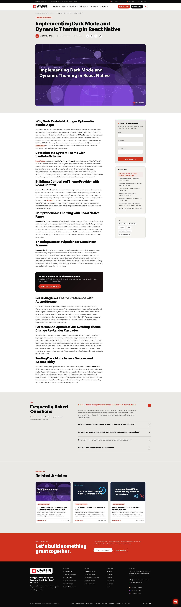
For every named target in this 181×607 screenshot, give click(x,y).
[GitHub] (150, 603)
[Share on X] (92, 36)
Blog (41, 13)
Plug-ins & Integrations (69, 586)
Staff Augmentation (90, 571)
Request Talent (123, 6)
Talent (64, 6)
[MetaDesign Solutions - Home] (40, 6)
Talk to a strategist (102, 550)
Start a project (121, 550)
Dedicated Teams (90, 574)
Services (56, 6)
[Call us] (146, 6)
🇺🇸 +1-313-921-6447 (135, 593)
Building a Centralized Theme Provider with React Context (130, 184)
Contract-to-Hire (90, 580)
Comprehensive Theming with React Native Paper (129, 189)
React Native (40, 161)
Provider (50, 200)
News (108, 586)
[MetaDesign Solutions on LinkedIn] (145, 1)
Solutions (73, 6)
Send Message (129, 159)
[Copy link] (100, 36)
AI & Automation (67, 577)
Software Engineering (69, 580)
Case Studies (80, 603)
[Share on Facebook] (96, 36)
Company (103, 6)
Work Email (121, 140)
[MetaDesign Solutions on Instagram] (138, 1)
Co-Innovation (111, 580)
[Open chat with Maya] (175, 601)
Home (37, 13)
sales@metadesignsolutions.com (138, 580)
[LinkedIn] (143, 603)
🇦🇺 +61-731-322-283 (135, 590)
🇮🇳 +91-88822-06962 (135, 587)
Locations (110, 583)
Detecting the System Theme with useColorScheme (129, 179)
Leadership (110, 574)
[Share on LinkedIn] (87, 36)
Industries (83, 6)
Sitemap (118, 603)
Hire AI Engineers (90, 583)
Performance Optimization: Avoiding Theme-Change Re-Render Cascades (130, 204)
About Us (109, 571)
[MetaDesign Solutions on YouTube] (142, 1)
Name (119, 132)
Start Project (136, 6)
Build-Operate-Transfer (92, 577)
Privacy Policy (126, 603)
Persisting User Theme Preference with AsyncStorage (130, 199)
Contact (111, 603)
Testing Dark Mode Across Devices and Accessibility (130, 209)
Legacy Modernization (69, 574)
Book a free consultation (49, 286)
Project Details (122, 149)
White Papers (89, 603)
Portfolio (97, 603)
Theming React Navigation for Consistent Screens (127, 194)
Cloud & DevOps (68, 583)
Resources (93, 6)
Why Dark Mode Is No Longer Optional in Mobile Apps (128, 174)
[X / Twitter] (147, 603)
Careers (109, 577)
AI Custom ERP (67, 571)
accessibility (40, 145)
